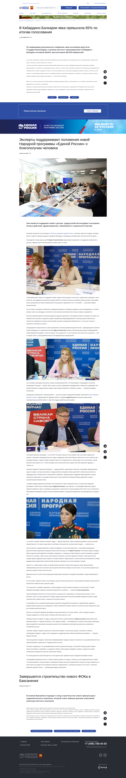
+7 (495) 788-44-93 (96, 743)
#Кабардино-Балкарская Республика (41, 731)
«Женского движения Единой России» (62, 233)
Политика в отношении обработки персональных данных (34, 771)
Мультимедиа (88, 13)
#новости (74, 97)
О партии (21, 13)
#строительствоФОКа (88, 731)
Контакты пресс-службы (49, 745)
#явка (52, 97)
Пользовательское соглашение (27, 768)
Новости (38, 20)
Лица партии (33, 13)
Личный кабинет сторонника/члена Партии (92, 7)
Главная (21, 20)
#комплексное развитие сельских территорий (67, 731)
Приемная (75, 13)
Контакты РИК (25, 745)
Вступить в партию (101, 13)
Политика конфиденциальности (27, 769)
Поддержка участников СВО (63, 17)
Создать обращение (92, 111)
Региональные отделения (70, 741)
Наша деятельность (46, 13)
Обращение (69, 7)
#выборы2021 (63, 97)
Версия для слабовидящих (100, 3)
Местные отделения (62, 13)
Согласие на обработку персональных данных (31, 772)
